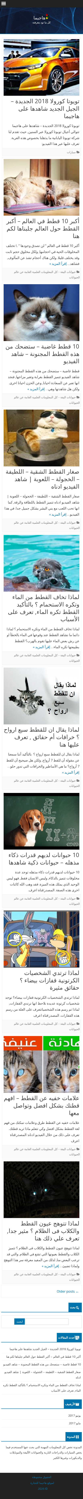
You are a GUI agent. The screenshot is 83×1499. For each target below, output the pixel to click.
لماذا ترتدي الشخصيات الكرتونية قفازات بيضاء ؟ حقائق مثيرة (49, 980)
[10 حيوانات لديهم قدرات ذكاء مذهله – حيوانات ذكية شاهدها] (41, 822)
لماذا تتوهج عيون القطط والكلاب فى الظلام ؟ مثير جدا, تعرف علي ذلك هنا (43, 1230)
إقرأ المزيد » (58, 263)
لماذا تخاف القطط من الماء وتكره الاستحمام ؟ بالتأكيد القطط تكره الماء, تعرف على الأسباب (43, 608)
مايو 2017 (75, 1423)
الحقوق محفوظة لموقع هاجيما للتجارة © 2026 (42, 1483)
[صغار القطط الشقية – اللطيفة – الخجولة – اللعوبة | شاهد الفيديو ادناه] (41, 439)
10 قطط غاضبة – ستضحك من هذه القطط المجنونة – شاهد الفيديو (42, 353)
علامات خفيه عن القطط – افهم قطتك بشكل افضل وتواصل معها (41, 1105)
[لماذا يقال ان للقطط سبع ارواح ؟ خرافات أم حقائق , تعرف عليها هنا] (41, 697)
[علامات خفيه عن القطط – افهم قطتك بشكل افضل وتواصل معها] (41, 1065)
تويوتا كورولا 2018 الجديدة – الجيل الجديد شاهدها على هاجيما (45, 108)
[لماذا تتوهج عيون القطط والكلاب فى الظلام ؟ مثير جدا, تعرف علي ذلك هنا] (41, 1190)
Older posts (68, 1291)
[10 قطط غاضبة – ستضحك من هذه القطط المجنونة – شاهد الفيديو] (41, 313)
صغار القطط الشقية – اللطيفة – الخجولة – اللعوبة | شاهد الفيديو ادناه (42, 478)
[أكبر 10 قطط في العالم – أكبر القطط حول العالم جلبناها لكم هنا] (41, 188)
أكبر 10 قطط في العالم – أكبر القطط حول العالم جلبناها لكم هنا (42, 228)
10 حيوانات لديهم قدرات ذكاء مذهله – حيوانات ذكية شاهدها (43, 858)
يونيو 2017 (74, 1415)
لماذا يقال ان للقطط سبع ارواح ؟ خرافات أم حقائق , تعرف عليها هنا (41, 736)
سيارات (71, 152)
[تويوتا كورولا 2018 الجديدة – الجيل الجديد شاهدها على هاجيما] (41, 68)
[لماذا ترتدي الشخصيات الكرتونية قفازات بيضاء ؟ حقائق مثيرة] (41, 940)
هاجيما (39, 18)
